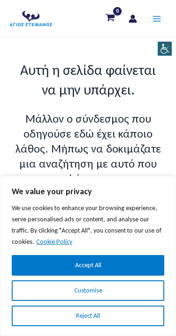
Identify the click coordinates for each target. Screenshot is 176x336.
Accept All (88, 265)
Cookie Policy (54, 242)
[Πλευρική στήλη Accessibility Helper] (164, 48)
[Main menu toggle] (156, 18)
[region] (88, 256)
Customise (88, 290)
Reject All (88, 316)
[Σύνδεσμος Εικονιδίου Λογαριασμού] (133, 19)
